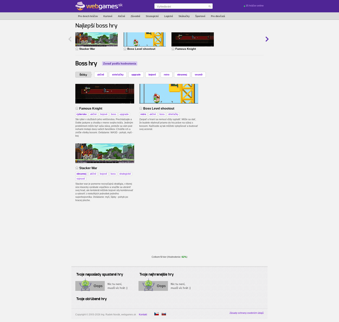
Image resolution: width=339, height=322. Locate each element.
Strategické (152, 16)
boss (113, 114)
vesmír (199, 74)
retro (166, 74)
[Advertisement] (232, 108)
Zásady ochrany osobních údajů (247, 313)
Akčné (121, 16)
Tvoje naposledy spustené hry (99, 274)
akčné (100, 74)
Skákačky (184, 16)
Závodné (135, 16)
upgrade (136, 74)
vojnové (81, 178)
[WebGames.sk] (99, 6)
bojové (152, 74)
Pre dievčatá (218, 16)
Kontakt (143, 314)
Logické (168, 16)
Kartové (107, 16)
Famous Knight (185, 48)
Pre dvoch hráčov (88, 16)
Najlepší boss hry (96, 26)
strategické (125, 173)
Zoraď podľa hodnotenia (119, 63)
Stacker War (87, 48)
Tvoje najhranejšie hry (156, 274)
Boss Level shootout (141, 48)
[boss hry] (156, 313)
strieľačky (118, 74)
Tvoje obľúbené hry (91, 299)
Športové (200, 16)
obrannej (182, 74)
